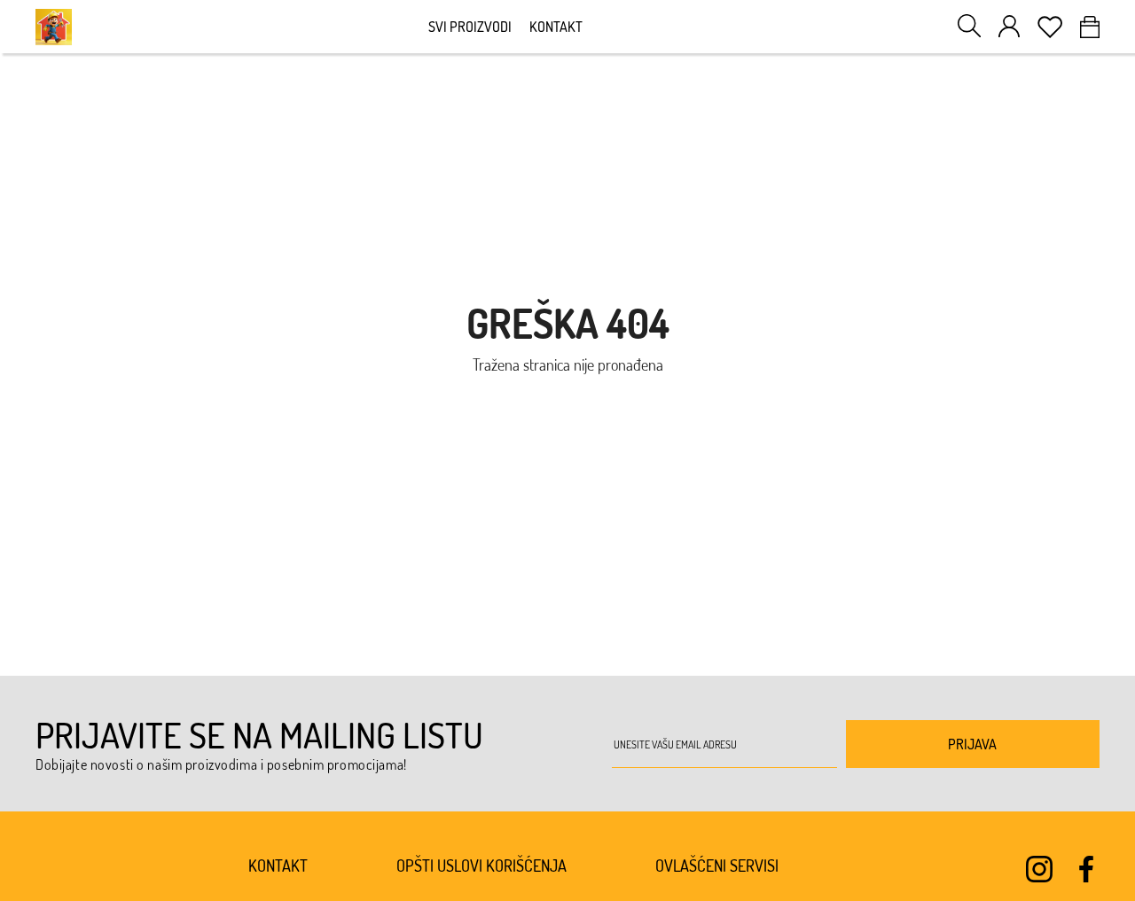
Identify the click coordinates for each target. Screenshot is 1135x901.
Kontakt (556, 26)
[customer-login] (1009, 26)
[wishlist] (1049, 27)
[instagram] (1039, 869)
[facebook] (1086, 869)
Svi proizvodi (470, 26)
